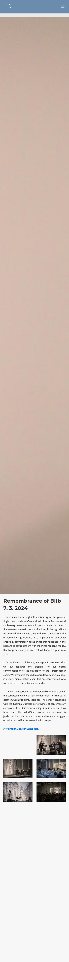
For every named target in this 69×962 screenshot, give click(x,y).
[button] (62, 7)
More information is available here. (21, 728)
